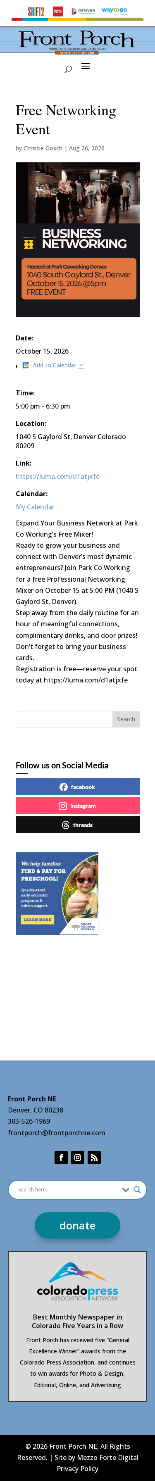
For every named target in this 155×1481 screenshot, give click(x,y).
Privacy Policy (77, 1468)
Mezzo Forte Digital (107, 1457)
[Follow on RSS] (94, 1157)
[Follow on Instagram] (77, 1157)
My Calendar (35, 506)
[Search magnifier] (137, 1190)
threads (83, 824)
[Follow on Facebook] (61, 1157)
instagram (83, 805)
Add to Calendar (54, 365)
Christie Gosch (43, 148)
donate (77, 1225)
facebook (83, 786)
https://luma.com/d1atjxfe (58, 476)
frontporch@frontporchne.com (56, 1132)
